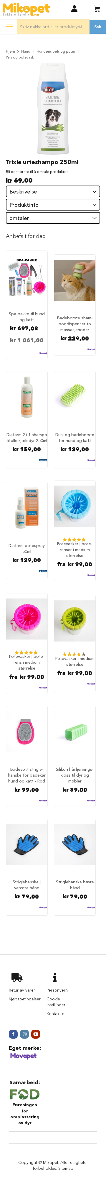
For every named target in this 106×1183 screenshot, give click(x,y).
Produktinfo (24, 205)
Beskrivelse (23, 191)
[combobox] (53, 26)
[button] (74, 8)
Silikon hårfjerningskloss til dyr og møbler (75, 775)
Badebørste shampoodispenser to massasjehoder (75, 323)
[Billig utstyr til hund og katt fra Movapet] (23, 1059)
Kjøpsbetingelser (25, 999)
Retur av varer (22, 990)
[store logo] (26, 9)
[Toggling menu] (9, 26)
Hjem (10, 51)
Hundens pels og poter (56, 51)
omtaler (19, 218)
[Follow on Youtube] (35, 1034)
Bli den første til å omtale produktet (37, 171)
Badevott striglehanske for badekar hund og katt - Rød (27, 775)
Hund (25, 51)
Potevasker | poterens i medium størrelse (26, 662)
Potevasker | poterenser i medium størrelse (74, 549)
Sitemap (65, 1168)
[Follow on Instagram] (24, 1034)
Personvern (57, 990)
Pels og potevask (20, 57)
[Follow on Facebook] (13, 1034)
